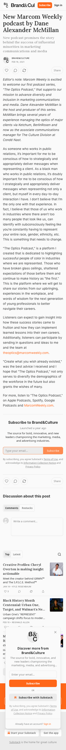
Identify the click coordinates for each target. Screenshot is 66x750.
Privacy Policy (44, 713)
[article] (33, 578)
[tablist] (19, 508)
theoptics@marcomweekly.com (26, 353)
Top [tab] (7, 554)
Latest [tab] (17, 554)
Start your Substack (23, 733)
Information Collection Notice (40, 462)
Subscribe (45, 5)
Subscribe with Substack (36, 697)
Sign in (58, 5)
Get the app (51, 733)
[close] (55, 632)
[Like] (6, 70)
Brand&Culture (21, 58)
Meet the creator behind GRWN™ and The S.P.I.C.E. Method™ (24, 580)
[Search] (59, 554)
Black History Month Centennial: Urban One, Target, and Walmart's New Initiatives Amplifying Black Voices (24, 605)
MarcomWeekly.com (38, 405)
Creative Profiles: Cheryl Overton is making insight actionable (23, 569)
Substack (14, 742)
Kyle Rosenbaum (21, 586)
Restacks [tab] (27, 508)
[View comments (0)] (15, 70)
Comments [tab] (11, 508)
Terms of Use (51, 459)
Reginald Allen (21, 622)
